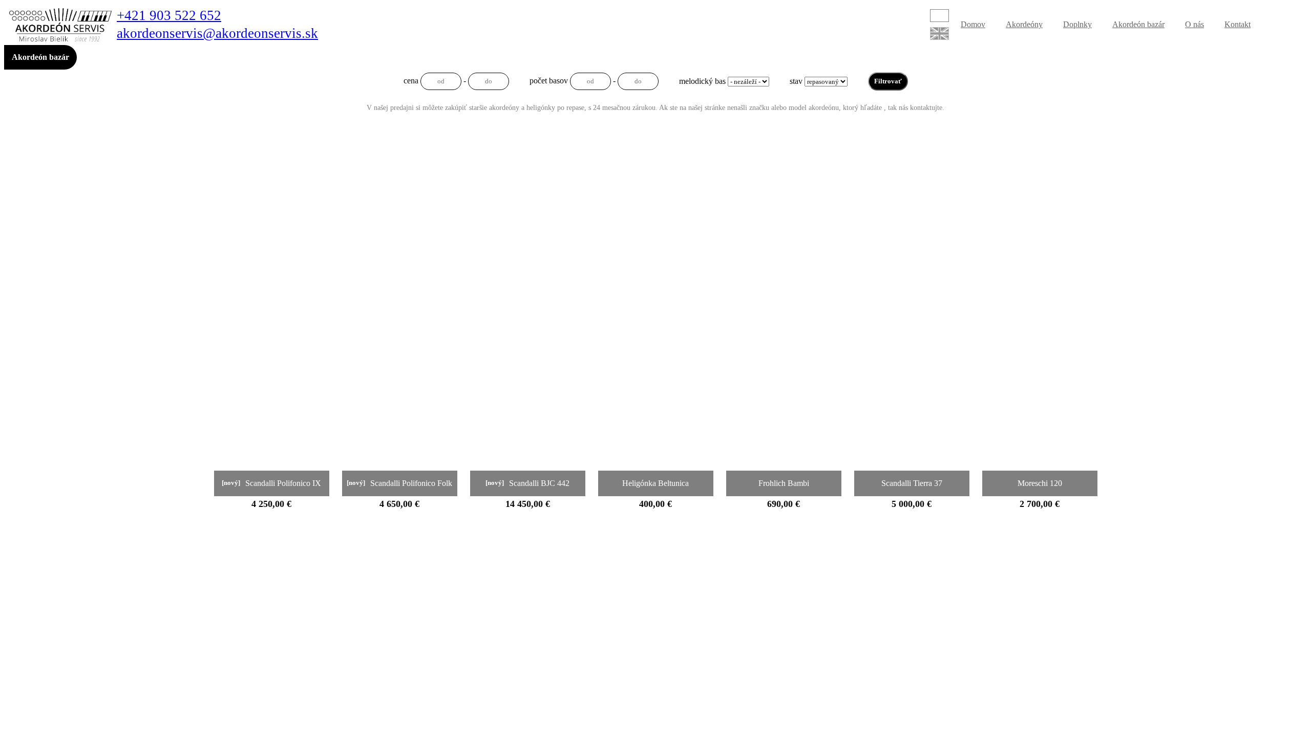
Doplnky (1077, 24)
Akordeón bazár (1138, 24)
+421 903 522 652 (169, 16)
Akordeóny (1024, 24)
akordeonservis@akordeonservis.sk (217, 33)
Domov (973, 24)
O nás (1194, 24)
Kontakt (1237, 24)
